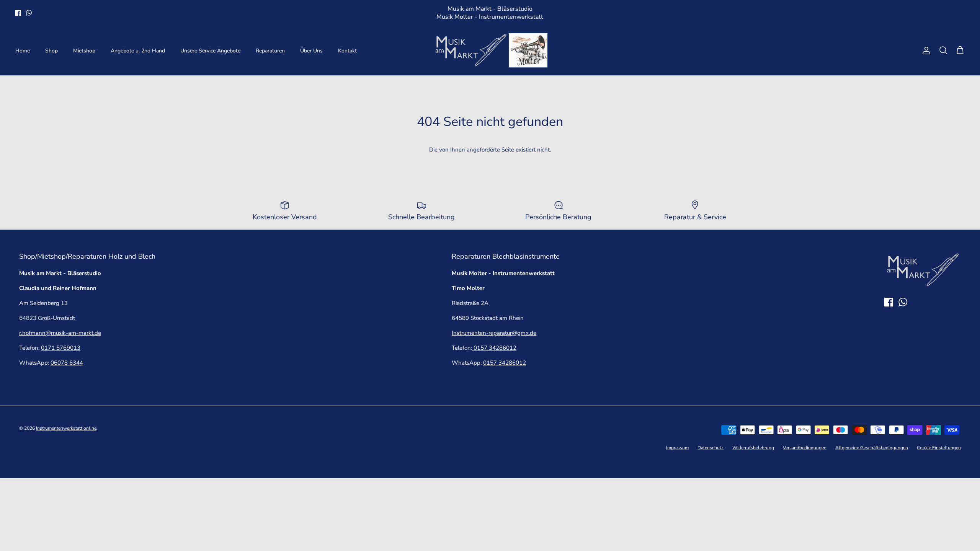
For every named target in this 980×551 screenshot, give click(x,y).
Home (22, 50)
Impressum (677, 448)
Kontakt (347, 50)
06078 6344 (67, 363)
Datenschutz (710, 448)
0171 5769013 (60, 348)
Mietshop (84, 50)
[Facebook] (18, 13)
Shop (51, 50)
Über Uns (311, 50)
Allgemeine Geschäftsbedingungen (871, 448)
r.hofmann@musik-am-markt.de (60, 333)
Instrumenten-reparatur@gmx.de (494, 333)
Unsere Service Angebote (210, 50)
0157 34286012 (494, 348)
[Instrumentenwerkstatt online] (490, 50)
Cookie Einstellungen (939, 448)
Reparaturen (270, 50)
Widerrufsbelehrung (753, 448)
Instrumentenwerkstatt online (66, 428)
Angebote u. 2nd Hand (138, 50)
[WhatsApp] (29, 13)
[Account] (925, 50)
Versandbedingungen (804, 448)
